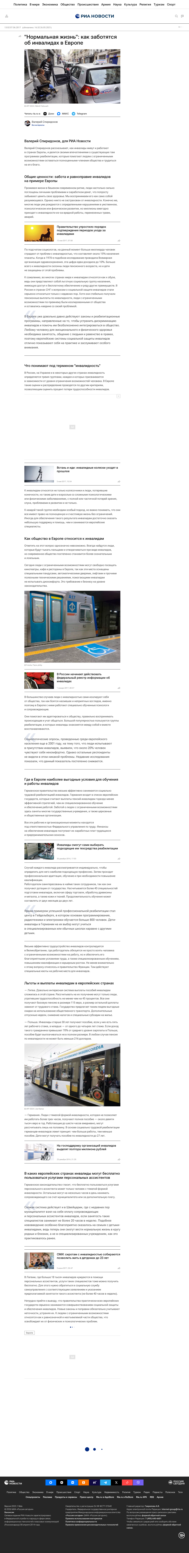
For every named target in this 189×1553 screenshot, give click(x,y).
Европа (29, 1333)
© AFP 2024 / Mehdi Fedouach (36, 106)
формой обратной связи (154, 1515)
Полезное (170, 1492)
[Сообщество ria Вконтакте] (72, 1482)
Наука (86, 1492)
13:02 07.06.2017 (12, 27)
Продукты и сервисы (66, 1497)
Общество (24, 1492)
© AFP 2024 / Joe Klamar (34, 1109)
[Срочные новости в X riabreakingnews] (127, 1482)
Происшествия (63, 1492)
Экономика (37, 1492)
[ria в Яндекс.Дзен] (61, 1482)
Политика (11, 1492)
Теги (180, 1492)
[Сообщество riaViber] (138, 1482)
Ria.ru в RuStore (125, 1497)
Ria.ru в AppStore (105, 1497)
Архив (160, 1497)
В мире (49, 1492)
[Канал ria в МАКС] (50, 1482)
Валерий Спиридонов (45, 121)
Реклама (47, 1497)
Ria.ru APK (141, 1497)
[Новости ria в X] (116, 1482)
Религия (126, 1492)
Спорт (77, 1492)
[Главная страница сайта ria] (94, 16)
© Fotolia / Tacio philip (33, 665)
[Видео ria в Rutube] (94, 1482)
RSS (152, 1497)
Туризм (137, 1492)
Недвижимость (111, 1492)
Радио (147, 1492)
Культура (96, 1492)
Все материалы (38, 125)
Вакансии (9, 1512)
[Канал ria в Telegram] (105, 1482)
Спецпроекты (33, 1497)
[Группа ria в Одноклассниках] (83, 1482)
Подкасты (157, 1492)
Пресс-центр (86, 1497)
